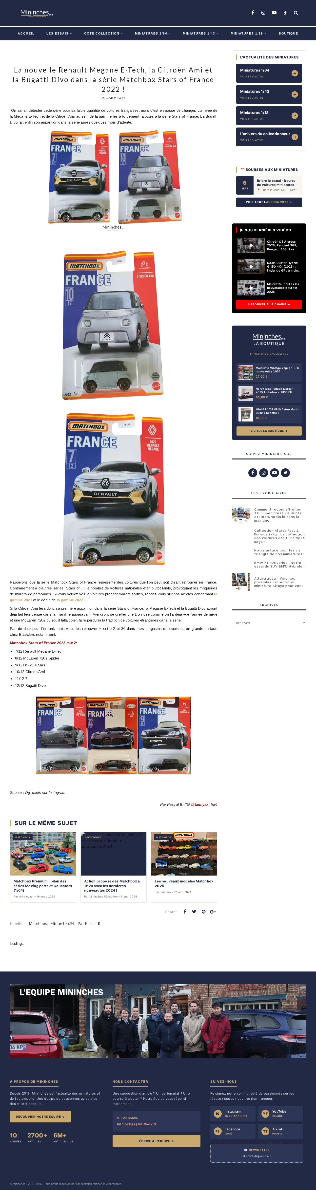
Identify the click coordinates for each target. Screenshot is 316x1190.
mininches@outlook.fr (137, 1124)
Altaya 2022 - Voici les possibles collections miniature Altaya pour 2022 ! (280, 582)
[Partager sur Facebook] (185, 912)
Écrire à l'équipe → (156, 1141)
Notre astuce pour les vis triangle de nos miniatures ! (279, 552)
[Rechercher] (296, 13)
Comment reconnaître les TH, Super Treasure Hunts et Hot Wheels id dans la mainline (277, 515)
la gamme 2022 (70, 600)
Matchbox (38, 923)
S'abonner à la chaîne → (269, 304)
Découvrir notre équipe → (40, 1116)
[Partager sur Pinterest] (204, 912)
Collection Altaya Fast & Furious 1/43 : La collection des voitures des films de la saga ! (279, 536)
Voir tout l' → (269, 202)
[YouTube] (274, 13)
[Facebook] (252, 13)
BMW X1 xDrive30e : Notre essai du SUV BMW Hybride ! (279, 564)
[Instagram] (263, 13)
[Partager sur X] (194, 912)
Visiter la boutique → (269, 431)
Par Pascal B (89, 923)
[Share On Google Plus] (213, 912)
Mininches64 (62, 923)
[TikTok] (285, 13)
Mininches (19, 1183)
